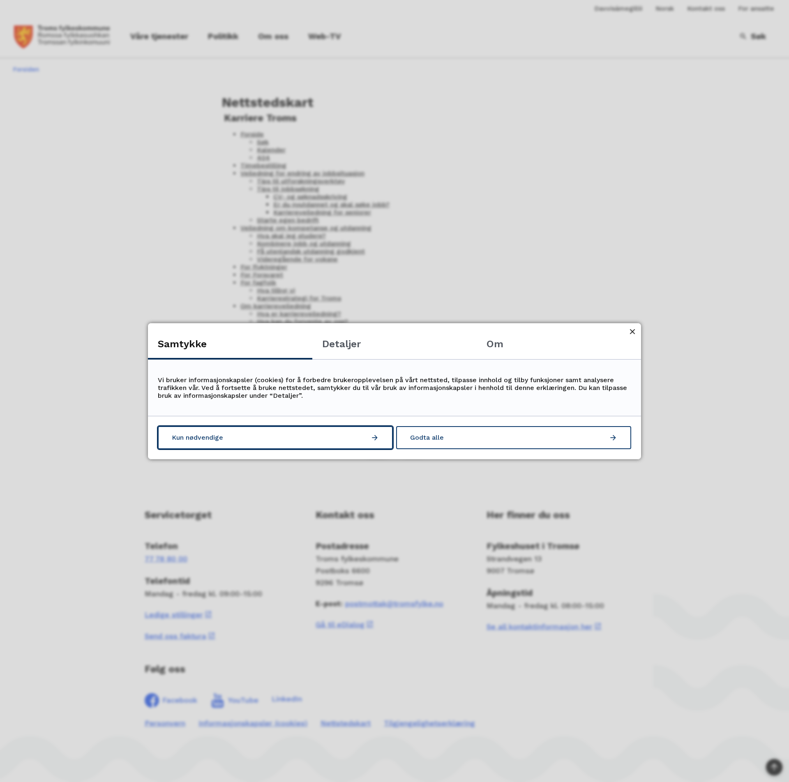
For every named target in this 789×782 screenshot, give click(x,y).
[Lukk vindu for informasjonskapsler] (632, 331)
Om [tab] (495, 344)
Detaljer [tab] (341, 344)
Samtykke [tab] (182, 344)
